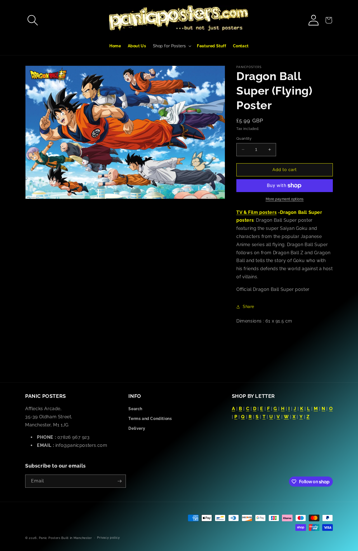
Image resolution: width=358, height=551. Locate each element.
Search (135, 409)
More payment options (285, 199)
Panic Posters (49, 538)
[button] (32, 20)
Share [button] (248, 306)
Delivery (136, 428)
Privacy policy (108, 538)
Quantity (243, 138)
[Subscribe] (119, 481)
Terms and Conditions (150, 418)
